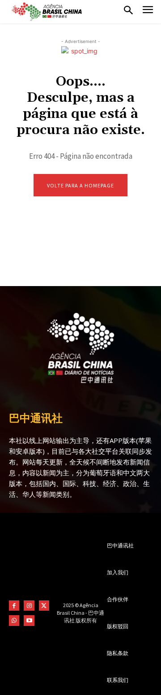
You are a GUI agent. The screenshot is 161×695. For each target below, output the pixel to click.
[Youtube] (29, 620)
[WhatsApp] (14, 620)
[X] (44, 605)
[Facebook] (14, 605)
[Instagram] (29, 605)
